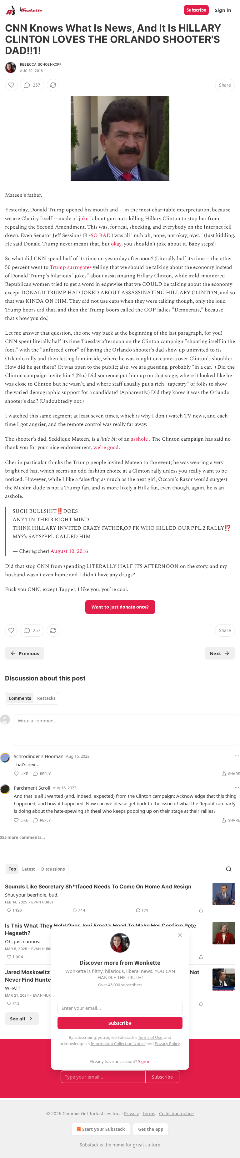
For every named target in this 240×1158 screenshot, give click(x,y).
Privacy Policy (167, 1043)
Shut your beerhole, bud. (31, 895)
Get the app (150, 1129)
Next (215, 653)
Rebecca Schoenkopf (41, 64)
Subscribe (196, 10)
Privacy (131, 1113)
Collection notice (176, 1113)
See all (17, 1018)
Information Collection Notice (118, 1043)
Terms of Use (150, 1037)
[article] (120, 898)
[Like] (11, 85)
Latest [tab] (28, 869)
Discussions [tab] (53, 869)
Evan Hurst (42, 902)
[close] (180, 935)
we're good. (106, 447)
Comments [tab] (20, 698)
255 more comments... (22, 837)
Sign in (223, 10)
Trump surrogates (71, 267)
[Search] (228, 869)
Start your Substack (103, 1129)
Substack (89, 1145)
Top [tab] (12, 869)
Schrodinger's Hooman (38, 756)
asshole (139, 439)
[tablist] (32, 698)
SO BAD (101, 235)
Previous (29, 653)
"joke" (83, 219)
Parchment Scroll (32, 788)
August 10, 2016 (69, 551)
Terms (148, 1113)
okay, (116, 244)
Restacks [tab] (46, 698)
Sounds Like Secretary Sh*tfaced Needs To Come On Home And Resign (98, 886)
